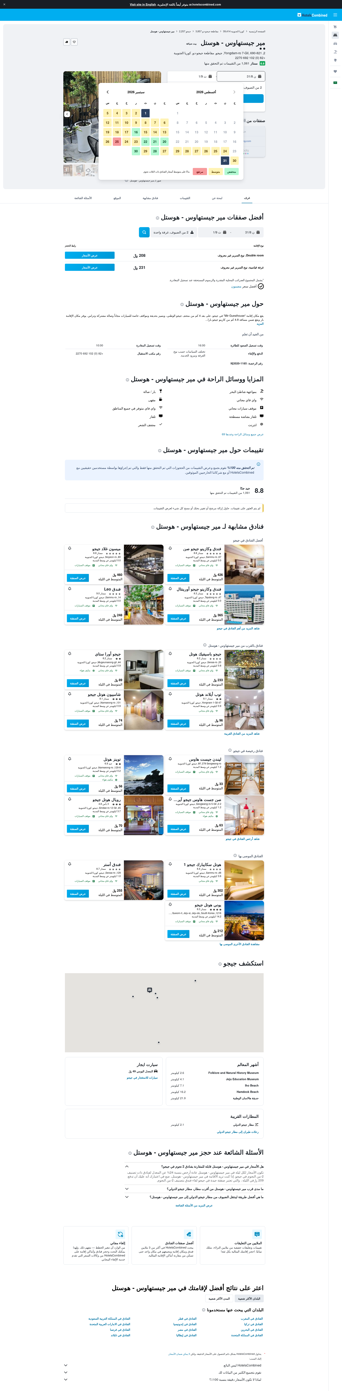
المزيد (260, 323)
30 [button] (234, 160)
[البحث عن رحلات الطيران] (335, 27)
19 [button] (206, 141)
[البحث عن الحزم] (335, 52)
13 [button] (196, 132)
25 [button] (215, 151)
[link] (238, 628)
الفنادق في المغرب (252, 1318)
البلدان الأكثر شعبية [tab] (249, 1298)
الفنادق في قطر (187, 1318)
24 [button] (225, 151)
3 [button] (225, 122)
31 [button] (225, 160)
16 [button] (234, 141)
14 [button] (187, 132)
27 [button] (196, 151)
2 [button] (235, 122)
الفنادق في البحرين (252, 1329)
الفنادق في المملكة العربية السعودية (109, 1318)
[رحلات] (335, 71)
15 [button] (177, 132)
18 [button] (215, 141)
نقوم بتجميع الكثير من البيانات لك (239, 1372)
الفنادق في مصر (187, 1329)
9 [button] (235, 132)
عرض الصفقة (178, 578)
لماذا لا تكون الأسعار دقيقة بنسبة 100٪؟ (235, 1379)
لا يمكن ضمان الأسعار (179, 1353)
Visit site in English (143, 4)
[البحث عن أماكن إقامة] (335, 35)
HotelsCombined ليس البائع (242, 1365)
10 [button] (225, 132)
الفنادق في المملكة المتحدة (247, 1335)
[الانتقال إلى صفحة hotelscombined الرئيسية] (312, 15)
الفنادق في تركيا (253, 1324)
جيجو (188, 31)
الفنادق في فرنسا (120, 1329)
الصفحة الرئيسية (257, 31)
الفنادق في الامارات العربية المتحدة (110, 1324)
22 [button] (177, 141)
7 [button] (187, 122)
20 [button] (196, 141)
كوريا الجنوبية (237, 31)
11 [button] (215, 132)
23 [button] (234, 151)
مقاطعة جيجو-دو (210, 31)
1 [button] (178, 113)
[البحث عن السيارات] (335, 43)
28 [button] (187, 151)
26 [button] (206, 151)
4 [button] (216, 122)
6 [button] (197, 122)
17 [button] (225, 141)
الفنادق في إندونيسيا (185, 1324)
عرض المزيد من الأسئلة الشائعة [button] (194, 1205)
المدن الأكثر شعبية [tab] (219, 1298)
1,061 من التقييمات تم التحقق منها (226, 63)
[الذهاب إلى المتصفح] (335, 60)
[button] (4, 4)
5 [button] (206, 122)
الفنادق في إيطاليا (186, 1335)
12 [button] (206, 132)
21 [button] (187, 141)
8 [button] (178, 122)
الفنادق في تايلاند (120, 1335)
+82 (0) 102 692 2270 (250, 57)
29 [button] (177, 151)
